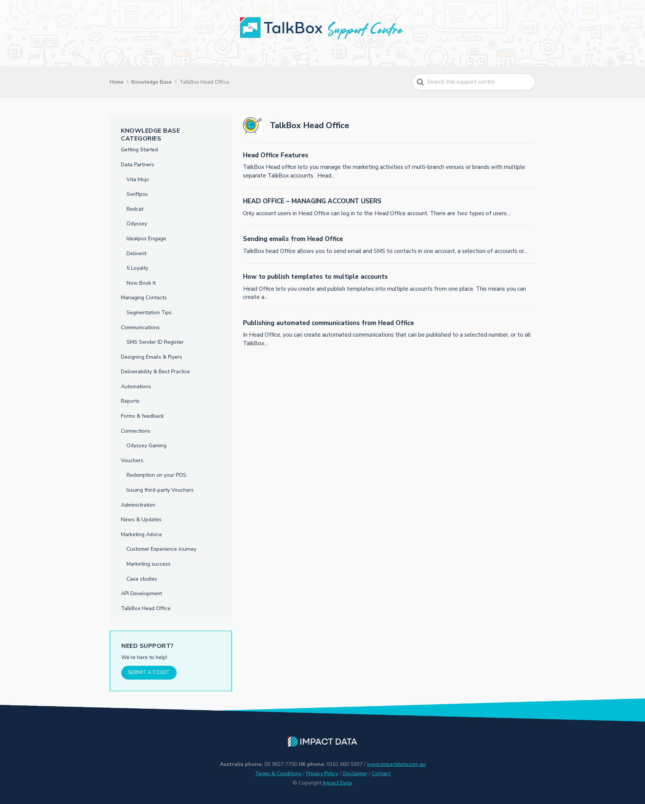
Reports (130, 401)
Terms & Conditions (278, 773)
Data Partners (137, 164)
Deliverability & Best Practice (155, 371)
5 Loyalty (137, 268)
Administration (138, 504)
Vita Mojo (138, 179)
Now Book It (141, 283)
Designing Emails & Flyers (151, 357)
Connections (135, 431)
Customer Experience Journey (161, 549)
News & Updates (141, 519)
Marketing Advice (141, 534)
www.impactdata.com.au (396, 764)
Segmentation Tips (149, 312)
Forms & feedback (142, 416)
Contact (381, 773)
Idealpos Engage (146, 238)
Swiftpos (137, 194)
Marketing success (149, 564)
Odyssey (137, 223)
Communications (140, 327)
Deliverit (136, 253)
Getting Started (139, 149)
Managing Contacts (144, 297)
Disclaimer (355, 773)
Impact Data (337, 782)
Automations (136, 386)
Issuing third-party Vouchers (160, 490)
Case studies (142, 578)
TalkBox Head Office (146, 608)
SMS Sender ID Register (155, 342)
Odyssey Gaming (146, 445)
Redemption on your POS (156, 475)
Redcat (135, 209)
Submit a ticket (149, 672)
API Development (141, 593)
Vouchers (132, 460)
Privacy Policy (322, 773)
